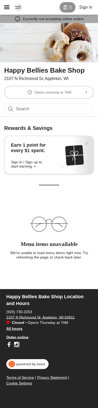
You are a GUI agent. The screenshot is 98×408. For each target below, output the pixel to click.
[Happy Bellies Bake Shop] (18, 7)
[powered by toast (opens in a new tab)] (27, 364)
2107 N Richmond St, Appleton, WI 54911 (40, 317)
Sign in (85, 7)
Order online (17, 337)
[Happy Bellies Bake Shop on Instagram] (16, 345)
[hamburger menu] (6, 7)
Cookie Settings (19, 383)
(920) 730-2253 (19, 311)
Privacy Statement (52, 377)
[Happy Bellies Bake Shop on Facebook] (9, 345)
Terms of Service (20, 377)
